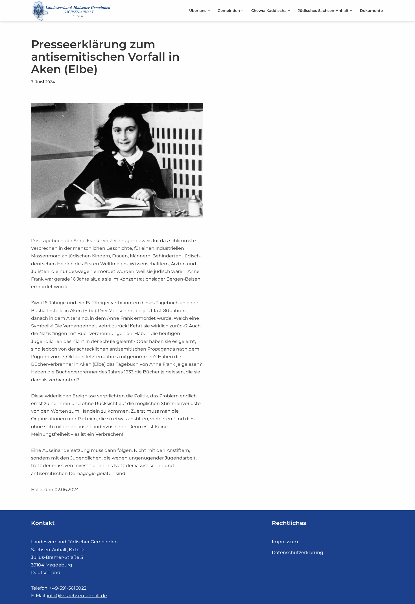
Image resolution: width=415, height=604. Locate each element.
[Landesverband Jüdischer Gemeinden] (72, 10)
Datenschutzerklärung (297, 552)
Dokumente (371, 10)
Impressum (285, 541)
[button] (209, 11)
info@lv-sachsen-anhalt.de (77, 595)
